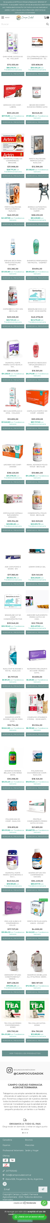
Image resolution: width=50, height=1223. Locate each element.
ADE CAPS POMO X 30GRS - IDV (13, 568)
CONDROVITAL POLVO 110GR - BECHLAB (37, 514)
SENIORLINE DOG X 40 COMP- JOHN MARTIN (37, 310)
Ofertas (6, 1156)
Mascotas (29, 1145)
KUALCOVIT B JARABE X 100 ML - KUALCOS (13, 670)
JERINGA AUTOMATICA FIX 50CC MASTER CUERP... (37, 209)
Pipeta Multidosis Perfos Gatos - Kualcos (37, 161)
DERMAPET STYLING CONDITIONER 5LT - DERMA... (13, 977)
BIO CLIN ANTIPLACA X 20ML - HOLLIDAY (13, 412)
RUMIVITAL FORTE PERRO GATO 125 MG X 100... (12, 365)
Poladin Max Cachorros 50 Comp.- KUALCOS (37, 773)
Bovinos (29, 1140)
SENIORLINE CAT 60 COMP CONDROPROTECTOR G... (13, 617)
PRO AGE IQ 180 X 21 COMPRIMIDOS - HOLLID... (13, 923)
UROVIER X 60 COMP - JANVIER (13, 466)
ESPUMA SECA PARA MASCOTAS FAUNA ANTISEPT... (12, 263)
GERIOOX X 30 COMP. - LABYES (12, 106)
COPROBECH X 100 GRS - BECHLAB (13, 310)
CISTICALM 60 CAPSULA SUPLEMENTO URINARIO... (13, 515)
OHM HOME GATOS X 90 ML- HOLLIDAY (13, 58)
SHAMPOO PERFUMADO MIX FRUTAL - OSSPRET (37, 262)
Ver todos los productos (25, 1053)
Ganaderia (7, 1140)
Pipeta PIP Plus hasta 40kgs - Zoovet (37, 922)
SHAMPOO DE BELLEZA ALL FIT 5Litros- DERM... (37, 976)
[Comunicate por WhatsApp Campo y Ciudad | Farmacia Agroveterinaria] (44, 1203)
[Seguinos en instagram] (5, 1184)
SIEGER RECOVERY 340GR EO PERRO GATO (37, 106)
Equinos (6, 1145)
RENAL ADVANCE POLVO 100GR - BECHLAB (37, 466)
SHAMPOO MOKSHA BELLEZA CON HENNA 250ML (13, 773)
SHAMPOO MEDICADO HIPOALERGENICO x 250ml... (37, 365)
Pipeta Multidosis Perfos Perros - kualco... (13, 209)
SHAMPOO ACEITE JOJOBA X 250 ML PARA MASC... (13, 719)
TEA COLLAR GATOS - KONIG (37, 1024)
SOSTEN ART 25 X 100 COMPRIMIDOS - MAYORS (37, 875)
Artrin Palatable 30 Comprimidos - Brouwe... (12, 161)
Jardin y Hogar (32, 1150)
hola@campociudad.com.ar (18, 1175)
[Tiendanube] (25, 1204)
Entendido (25, 1220)
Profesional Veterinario (13, 1150)
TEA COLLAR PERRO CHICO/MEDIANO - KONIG (12, 1025)
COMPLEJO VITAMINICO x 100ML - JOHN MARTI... (37, 718)
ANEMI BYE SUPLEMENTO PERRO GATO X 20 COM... (37, 617)
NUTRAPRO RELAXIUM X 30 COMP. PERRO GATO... (37, 671)
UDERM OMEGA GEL (37, 567)
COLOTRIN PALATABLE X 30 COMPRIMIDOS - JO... (37, 58)
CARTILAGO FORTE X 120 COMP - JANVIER (37, 412)
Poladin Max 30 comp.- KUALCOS (12, 820)
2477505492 (11, 1171)
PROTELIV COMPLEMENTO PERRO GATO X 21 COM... (37, 821)
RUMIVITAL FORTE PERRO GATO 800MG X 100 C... (13, 875)
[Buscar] (47, 24)
